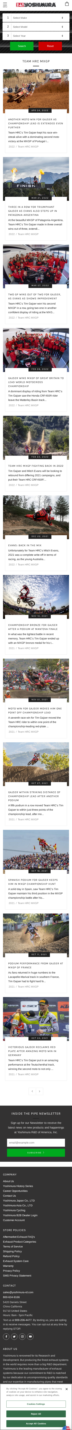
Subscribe (34, 1152)
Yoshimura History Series (18, 1186)
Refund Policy (11, 1256)
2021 (12, 648)
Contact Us (9, 1195)
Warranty (8, 1265)
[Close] (66, 1389)
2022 (12, 146)
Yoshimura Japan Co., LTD (19, 1200)
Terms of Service (13, 1246)
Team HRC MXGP (28, 146)
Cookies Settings (36, 1404)
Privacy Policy (11, 1270)
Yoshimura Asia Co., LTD (17, 1205)
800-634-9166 (11, 1297)
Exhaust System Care (16, 1261)
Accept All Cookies (36, 1423)
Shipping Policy (12, 1251)
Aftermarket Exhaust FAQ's (19, 1236)
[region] (36, 1407)
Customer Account (14, 1220)
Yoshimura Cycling (14, 1210)
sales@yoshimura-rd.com (18, 1292)
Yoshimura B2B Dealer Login (20, 1215)
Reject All (36, 1414)
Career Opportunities (15, 1190)
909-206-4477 (23, 1320)
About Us (8, 1181)
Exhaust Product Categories (19, 1241)
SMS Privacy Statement (17, 1275)
